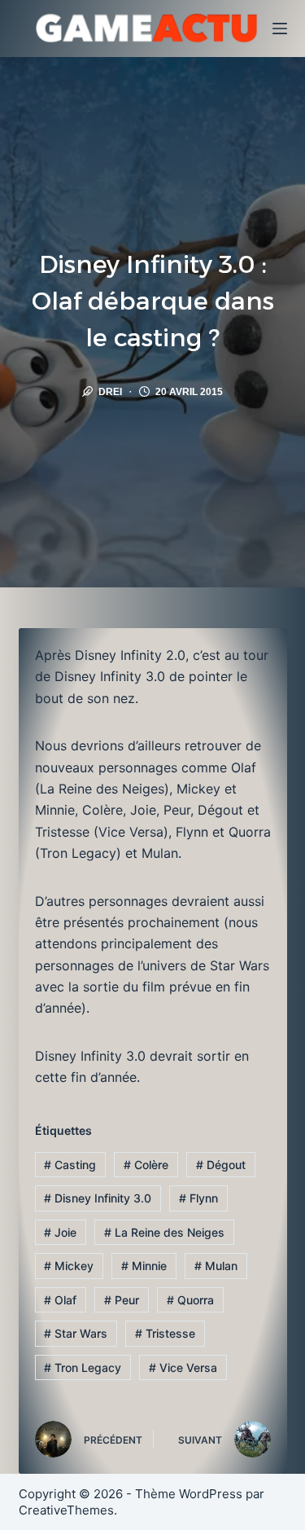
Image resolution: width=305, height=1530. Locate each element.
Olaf (60, 1300)
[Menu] (279, 28)
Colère (146, 1165)
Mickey (69, 1266)
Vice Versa (183, 1367)
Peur (121, 1300)
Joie (60, 1232)
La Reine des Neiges (164, 1232)
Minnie (144, 1266)
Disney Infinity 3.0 (97, 1198)
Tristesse (165, 1333)
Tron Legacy (82, 1367)
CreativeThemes (66, 1510)
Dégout (221, 1165)
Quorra (190, 1300)
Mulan (215, 1266)
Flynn (198, 1198)
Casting (70, 1165)
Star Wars (75, 1333)
